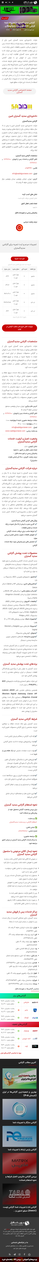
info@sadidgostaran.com (22, 173)
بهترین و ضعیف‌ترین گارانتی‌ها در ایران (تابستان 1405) (19, 1093)
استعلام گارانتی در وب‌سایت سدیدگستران (23, 822)
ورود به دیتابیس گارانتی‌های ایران (10, 1053)
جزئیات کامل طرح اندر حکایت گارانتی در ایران (19, 328)
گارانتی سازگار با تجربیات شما (24, 1122)
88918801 (33, 162)
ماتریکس (26, 1002)
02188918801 (22, 831)
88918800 (7, 159)
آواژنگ (26, 1018)
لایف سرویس (26, 1038)
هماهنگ (26, 1031)
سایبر (26, 1010)
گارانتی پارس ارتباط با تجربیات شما (22, 1149)
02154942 (28, 168)
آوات (26, 1046)
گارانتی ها (5, 18)
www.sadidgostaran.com (15, 431)
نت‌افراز (8, 1229)
